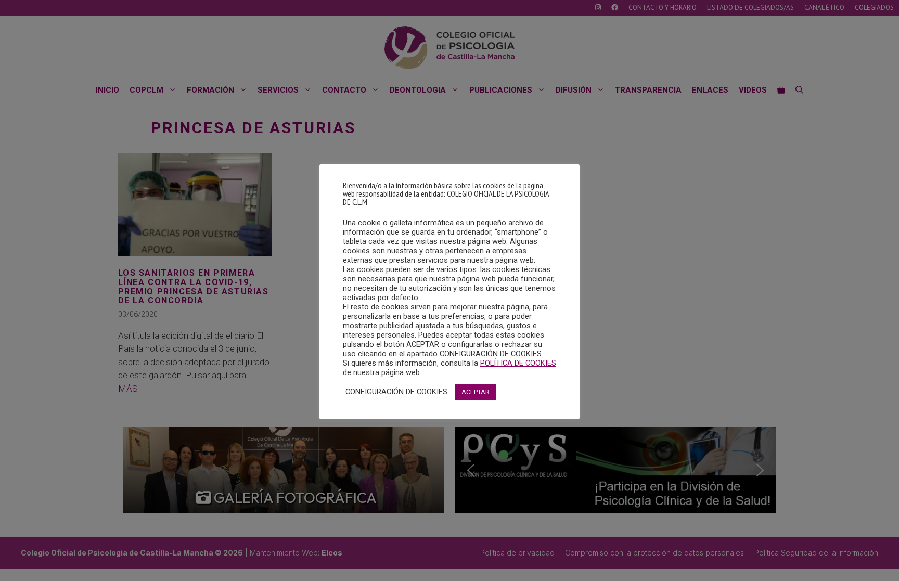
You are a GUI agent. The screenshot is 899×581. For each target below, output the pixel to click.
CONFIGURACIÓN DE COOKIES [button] (396, 391)
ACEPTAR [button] (475, 392)
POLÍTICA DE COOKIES (518, 363)
